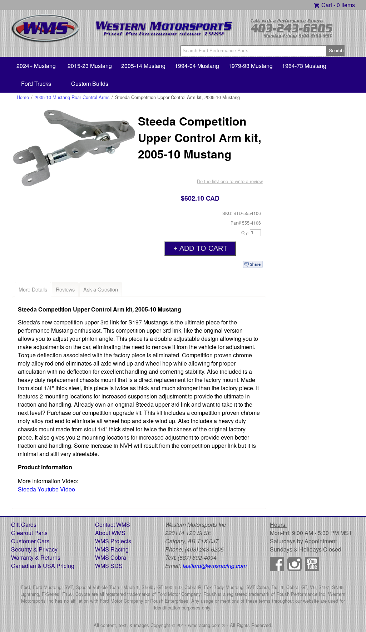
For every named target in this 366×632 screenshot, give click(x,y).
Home (23, 97)
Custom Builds (89, 83)
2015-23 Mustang (90, 66)
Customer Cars (30, 541)
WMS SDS (109, 566)
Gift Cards (23, 524)
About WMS (110, 533)
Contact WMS (112, 524)
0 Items (346, 5)
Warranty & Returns (35, 557)
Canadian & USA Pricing (42, 566)
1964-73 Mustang (304, 66)
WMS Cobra (110, 557)
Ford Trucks (36, 83)
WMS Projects (113, 541)
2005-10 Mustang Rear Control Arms (72, 97)
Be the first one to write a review (230, 181)
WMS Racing (112, 549)
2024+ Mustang (36, 66)
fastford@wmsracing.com (215, 566)
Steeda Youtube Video (46, 489)
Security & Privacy (34, 549)
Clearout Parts (29, 533)
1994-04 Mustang (197, 66)
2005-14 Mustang (143, 66)
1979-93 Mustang (250, 66)
